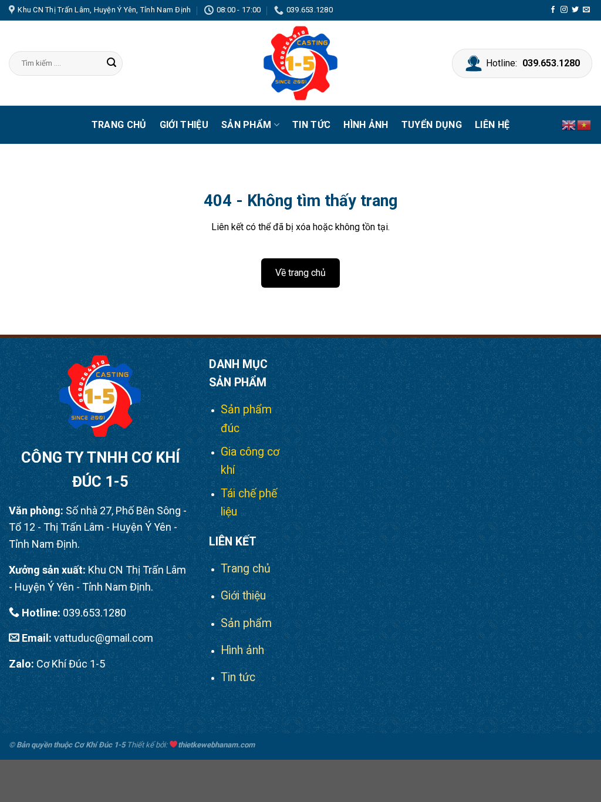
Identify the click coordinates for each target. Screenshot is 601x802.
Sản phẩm (246, 124)
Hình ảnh (242, 650)
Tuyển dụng (431, 124)
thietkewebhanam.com (216, 744)
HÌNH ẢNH (366, 124)
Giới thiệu (184, 124)
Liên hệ (492, 124)
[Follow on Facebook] (552, 10)
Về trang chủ (300, 272)
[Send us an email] (586, 10)
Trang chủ (119, 124)
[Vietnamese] (584, 124)
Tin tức (311, 124)
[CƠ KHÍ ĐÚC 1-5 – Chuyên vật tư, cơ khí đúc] (300, 63)
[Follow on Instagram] (564, 10)
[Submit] (112, 63)
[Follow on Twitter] (575, 10)
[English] (569, 124)
